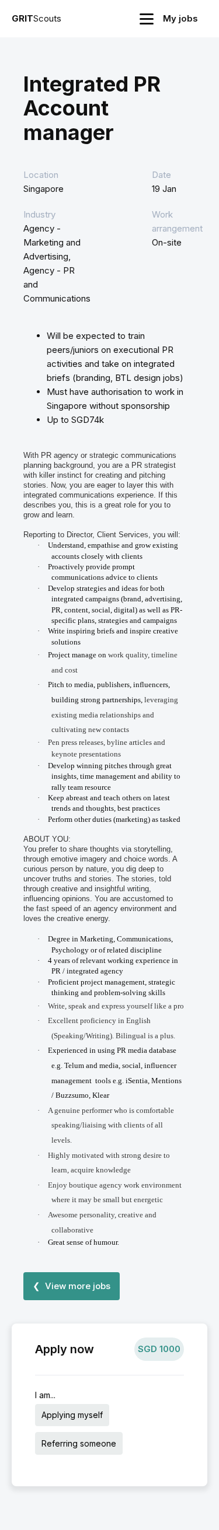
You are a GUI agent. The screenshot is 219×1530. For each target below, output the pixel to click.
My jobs (180, 18)
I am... (45, 1395)
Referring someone (78, 1443)
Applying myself (72, 1415)
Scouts (36, 18)
